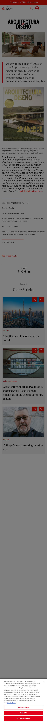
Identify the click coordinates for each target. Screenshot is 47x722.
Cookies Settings (23, 707)
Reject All (23, 713)
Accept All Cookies (23, 718)
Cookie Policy (11, 703)
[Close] (43, 681)
